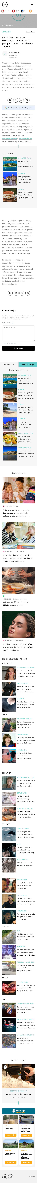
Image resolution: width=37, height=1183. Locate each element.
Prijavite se (18, 348)
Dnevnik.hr (7, 11)
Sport (25, 11)
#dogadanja (30, 32)
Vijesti (17, 11)
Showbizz (34, 11)
